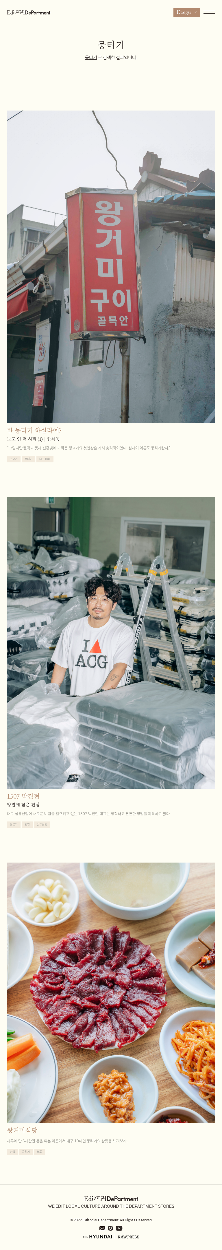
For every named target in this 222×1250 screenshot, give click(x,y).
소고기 (14, 459)
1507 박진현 (23, 797)
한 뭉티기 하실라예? (34, 431)
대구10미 (45, 459)
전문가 (14, 824)
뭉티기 (28, 459)
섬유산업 (42, 824)
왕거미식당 (22, 1131)
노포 (39, 1152)
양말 (27, 824)
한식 (12, 1152)
